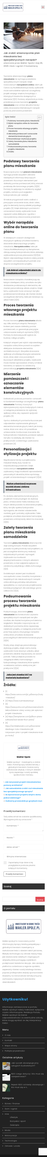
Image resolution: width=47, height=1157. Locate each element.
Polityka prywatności (15, 1051)
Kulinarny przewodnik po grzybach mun (24, 801)
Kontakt (8, 1040)
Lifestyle (14, 1117)
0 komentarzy (31, 66)
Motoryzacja (11, 1135)
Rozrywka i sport (18, 1121)
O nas (8, 1035)
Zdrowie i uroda (12, 1146)
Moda (7, 1130)
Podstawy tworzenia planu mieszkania (23, 121)
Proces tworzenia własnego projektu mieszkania (23, 129)
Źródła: (11, 152)
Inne (7, 1114)
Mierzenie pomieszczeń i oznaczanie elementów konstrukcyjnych (22, 135)
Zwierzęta (14, 1125)
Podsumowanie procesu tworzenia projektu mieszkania (22, 147)
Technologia (11, 1141)
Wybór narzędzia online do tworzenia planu (23, 124)
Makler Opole (27, 63)
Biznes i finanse (12, 1103)
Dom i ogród (16, 66)
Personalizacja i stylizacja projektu (22, 139)
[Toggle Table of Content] (38, 117)
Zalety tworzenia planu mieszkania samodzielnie (22, 142)
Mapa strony (11, 1045)
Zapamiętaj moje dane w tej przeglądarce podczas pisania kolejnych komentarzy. (21, 865)
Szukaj (40, 900)
